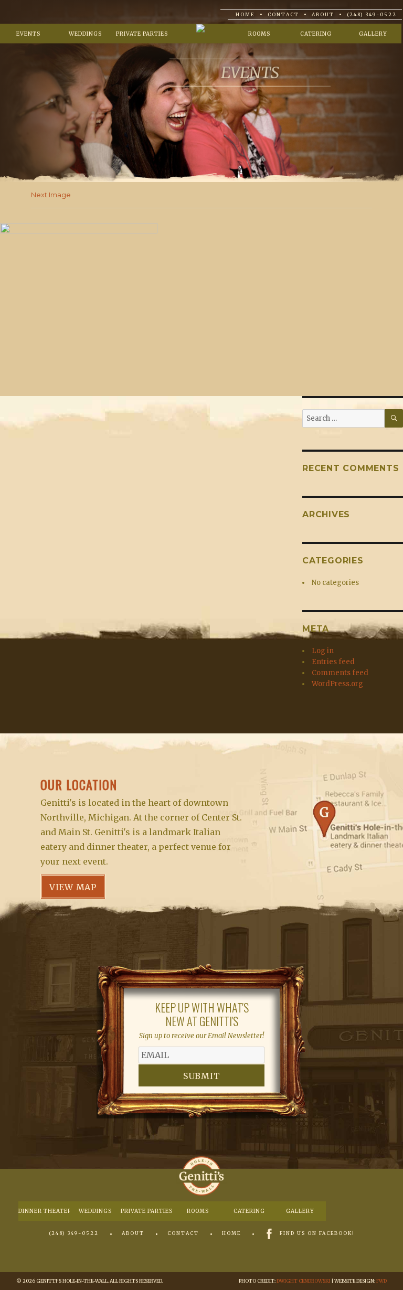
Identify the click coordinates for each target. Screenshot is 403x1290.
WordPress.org (337, 683)
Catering (316, 33)
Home (245, 14)
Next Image (51, 194)
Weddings (85, 33)
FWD (381, 1281)
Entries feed (333, 661)
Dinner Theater (44, 1211)
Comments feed (340, 672)
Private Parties (142, 33)
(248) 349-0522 (372, 14)
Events (28, 33)
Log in (323, 650)
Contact (283, 14)
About (323, 14)
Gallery (373, 33)
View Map (73, 887)
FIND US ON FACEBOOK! (317, 1233)
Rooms (259, 33)
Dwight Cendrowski (303, 1281)
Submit (201, 1076)
